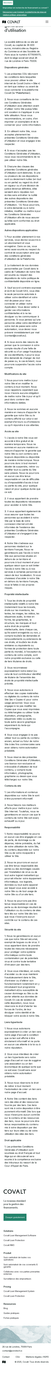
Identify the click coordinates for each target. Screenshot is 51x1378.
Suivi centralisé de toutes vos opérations (17, 1258)
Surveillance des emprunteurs (17, 1279)
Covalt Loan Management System (19, 1291)
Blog (6, 1308)
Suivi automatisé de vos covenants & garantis (21, 1265)
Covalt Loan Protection (14, 1240)
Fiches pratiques (11, 1318)
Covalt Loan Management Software (20, 1235)
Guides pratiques (11, 1313)
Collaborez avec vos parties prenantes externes (22, 1273)
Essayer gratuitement (15, 1217)
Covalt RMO (9, 1245)
